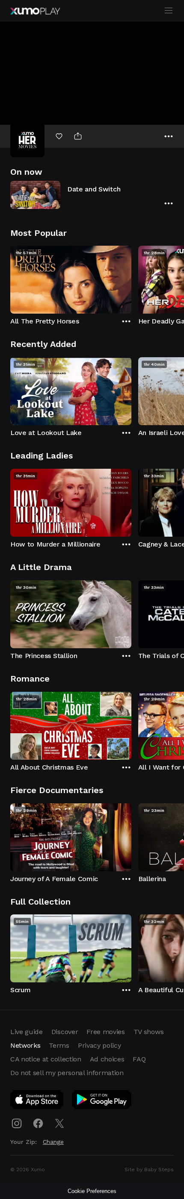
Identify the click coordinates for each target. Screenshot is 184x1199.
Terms (59, 1045)
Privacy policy (99, 1045)
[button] (92, 195)
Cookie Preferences (92, 1191)
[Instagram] (16, 1123)
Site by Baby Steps (149, 1170)
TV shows (148, 1032)
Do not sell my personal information (67, 1073)
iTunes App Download (37, 1101)
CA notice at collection (45, 1059)
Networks (25, 1045)
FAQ (139, 1059)
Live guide (26, 1032)
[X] (59, 1123)
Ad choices (107, 1059)
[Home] (35, 11)
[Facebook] (38, 1123)
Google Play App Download (102, 1101)
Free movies (105, 1032)
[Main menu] (168, 11)
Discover (64, 1032)
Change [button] (53, 1141)
